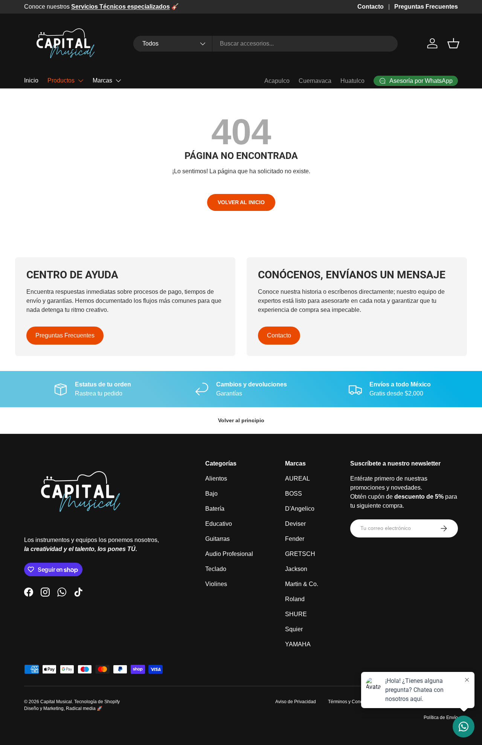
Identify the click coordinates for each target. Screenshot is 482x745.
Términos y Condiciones (353, 701)
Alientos (216, 478)
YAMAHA (298, 644)
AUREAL (297, 478)
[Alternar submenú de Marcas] (118, 80)
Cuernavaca (315, 81)
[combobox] (265, 44)
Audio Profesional (229, 554)
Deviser (295, 524)
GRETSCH (300, 554)
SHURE (296, 614)
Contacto (370, 6)
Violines (216, 584)
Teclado (215, 569)
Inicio (31, 80)
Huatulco (352, 81)
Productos (61, 80)
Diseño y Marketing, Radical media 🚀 (63, 708)
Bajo (211, 493)
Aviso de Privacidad (295, 701)
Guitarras (217, 539)
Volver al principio (241, 420)
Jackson (296, 569)
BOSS (293, 493)
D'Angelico (299, 508)
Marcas (102, 80)
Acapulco (277, 81)
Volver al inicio (241, 202)
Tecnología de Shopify (97, 701)
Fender (294, 539)
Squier (294, 629)
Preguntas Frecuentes (426, 6)
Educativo (218, 524)
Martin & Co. (301, 584)
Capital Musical (56, 701)
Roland (295, 599)
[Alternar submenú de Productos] (80, 80)
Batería (214, 508)
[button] (453, 43)
